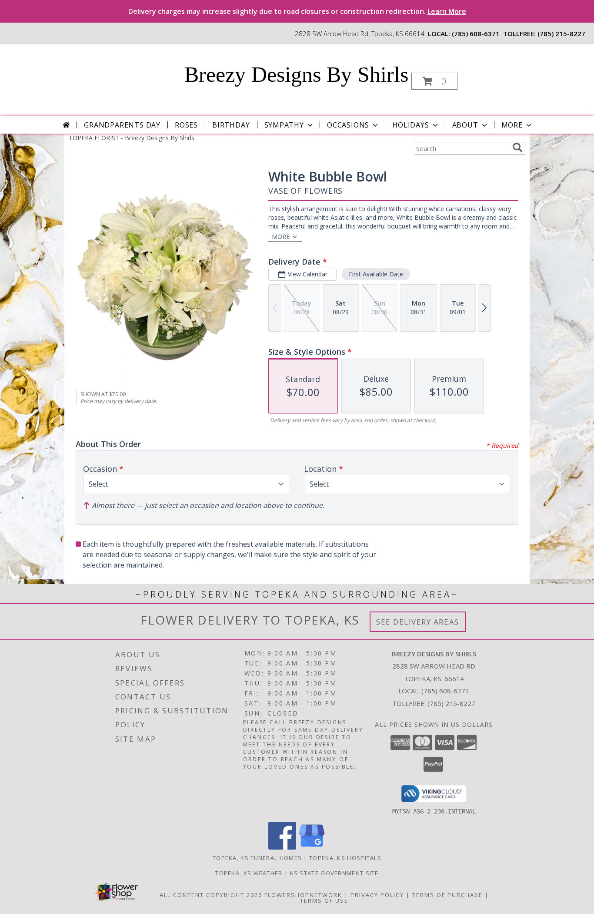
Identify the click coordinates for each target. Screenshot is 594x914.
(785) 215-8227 (561, 33)
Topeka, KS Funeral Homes (257, 858)
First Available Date (376, 274)
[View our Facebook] (282, 847)
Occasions (348, 125)
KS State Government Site (334, 873)
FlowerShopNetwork (303, 895)
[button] (434, 81)
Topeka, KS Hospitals (345, 858)
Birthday (231, 125)
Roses (186, 125)
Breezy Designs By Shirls (296, 74)
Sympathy (284, 125)
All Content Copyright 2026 (211, 895)
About (465, 125)
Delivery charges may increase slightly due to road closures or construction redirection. (297, 11)
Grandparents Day (122, 125)
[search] (517, 147)
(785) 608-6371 (476, 33)
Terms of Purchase (447, 895)
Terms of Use (324, 900)
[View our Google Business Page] (312, 847)
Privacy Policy (377, 895)
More (512, 125)
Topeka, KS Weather (248, 873)
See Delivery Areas (417, 622)
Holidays (410, 125)
